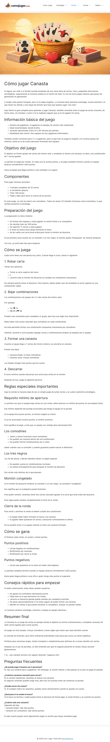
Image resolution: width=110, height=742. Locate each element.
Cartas (73, 5)
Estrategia (60, 5)
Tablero (98, 5)
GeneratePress (67, 739)
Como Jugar (47, 5)
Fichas (85, 5)
